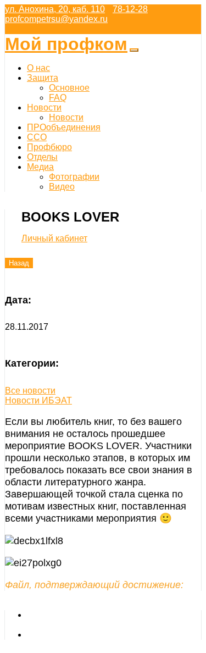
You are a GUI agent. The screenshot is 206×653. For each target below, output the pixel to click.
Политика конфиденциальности (91, 634)
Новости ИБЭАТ (38, 400)
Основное (69, 87)
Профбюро (49, 147)
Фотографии (74, 176)
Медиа (40, 166)
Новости (44, 107)
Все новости (30, 390)
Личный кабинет (54, 238)
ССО (37, 137)
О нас (38, 68)
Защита (42, 77)
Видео (62, 186)
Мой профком (66, 44)
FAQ (57, 97)
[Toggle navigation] (134, 50)
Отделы (42, 157)
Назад (19, 263)
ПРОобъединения (64, 127)
